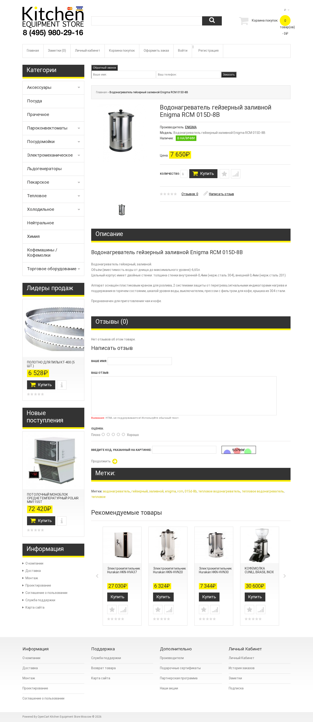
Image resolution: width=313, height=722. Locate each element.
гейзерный (140, 491)
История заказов (242, 668)
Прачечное (38, 114)
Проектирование (38, 585)
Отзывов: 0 (189, 194)
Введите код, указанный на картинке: (121, 450)
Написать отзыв (221, 194)
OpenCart (43, 716)
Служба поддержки (40, 600)
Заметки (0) (57, 50)
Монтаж (31, 578)
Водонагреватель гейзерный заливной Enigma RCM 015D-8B (149, 92)
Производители (172, 658)
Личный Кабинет (241, 658)
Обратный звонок (104, 67)
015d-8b (191, 491)
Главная (33, 50)
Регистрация (208, 50)
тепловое (98, 497)
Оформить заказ (156, 50)
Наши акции (169, 688)
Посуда (34, 101)
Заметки (235, 678)
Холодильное (40, 209)
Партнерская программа (179, 678)
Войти (182, 50)
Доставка (33, 571)
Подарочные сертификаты (180, 668)
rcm (180, 491)
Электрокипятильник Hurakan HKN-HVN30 (215, 570)
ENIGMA (191, 127)
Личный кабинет (87, 50)
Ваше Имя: (99, 361)
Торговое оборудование (51, 268)
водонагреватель (116, 491)
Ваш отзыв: (100, 372)
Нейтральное (40, 222)
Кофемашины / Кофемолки (42, 252)
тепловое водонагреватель (219, 491)
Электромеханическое (50, 155)
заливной (156, 491)
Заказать (229, 74)
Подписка (236, 688)
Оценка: (97, 428)
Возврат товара (103, 668)
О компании (34, 563)
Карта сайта (34, 607)
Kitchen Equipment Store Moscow (70, 716)
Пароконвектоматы (47, 128)
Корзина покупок (122, 50)
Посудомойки (41, 141)
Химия (33, 236)
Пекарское (38, 182)
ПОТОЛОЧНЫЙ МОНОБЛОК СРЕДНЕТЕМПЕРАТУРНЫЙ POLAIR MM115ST (53, 498)
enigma (170, 491)
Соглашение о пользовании (46, 593)
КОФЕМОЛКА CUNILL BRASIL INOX (259, 570)
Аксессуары (39, 87)
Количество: (170, 173)
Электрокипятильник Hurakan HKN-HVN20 (169, 570)
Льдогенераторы (44, 168)
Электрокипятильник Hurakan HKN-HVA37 (123, 570)
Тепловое (37, 195)
